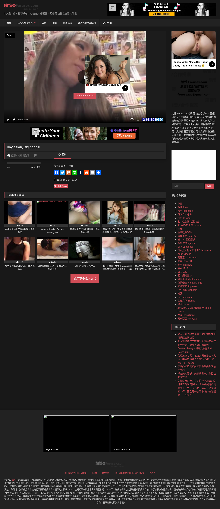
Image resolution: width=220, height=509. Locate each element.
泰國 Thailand (184, 264)
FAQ (94, 473)
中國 (179, 203)
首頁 (9, 23)
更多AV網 (107, 23)
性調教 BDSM (184, 232)
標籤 (55, 23)
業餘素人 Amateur (187, 257)
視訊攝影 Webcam (187, 290)
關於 (63, 154)
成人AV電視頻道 (25, 23)
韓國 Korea (183, 304)
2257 (152, 473)
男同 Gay (182, 272)
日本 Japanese (185, 247)
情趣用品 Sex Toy (186, 236)
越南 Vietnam (184, 297)
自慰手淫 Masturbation (189, 279)
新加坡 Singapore (186, 243)
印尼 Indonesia (185, 211)
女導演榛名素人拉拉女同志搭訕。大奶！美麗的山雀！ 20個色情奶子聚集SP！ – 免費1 (196, 359)
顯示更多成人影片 (84, 278)
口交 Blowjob (184, 214)
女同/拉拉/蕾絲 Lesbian (189, 225)
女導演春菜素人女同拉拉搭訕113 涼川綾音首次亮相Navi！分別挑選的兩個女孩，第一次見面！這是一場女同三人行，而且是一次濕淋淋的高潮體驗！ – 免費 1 (196, 388)
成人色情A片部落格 (87, 23)
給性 (14, 480)
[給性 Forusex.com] (21, 7)
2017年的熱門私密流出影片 (129, 473)
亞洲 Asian (62, 186)
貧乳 (179, 293)
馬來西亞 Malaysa (187, 318)
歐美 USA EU (184, 261)
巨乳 (179, 229)
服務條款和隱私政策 (76, 473)
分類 (44, 23)
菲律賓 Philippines (187, 286)
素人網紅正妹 (184, 275)
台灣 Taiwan (184, 218)
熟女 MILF (182, 268)
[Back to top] (210, 500)
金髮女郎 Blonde (186, 300)
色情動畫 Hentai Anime (189, 282)
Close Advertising (85, 95)
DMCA (105, 473)
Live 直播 (67, 23)
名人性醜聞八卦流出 (188, 221)
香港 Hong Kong (186, 315)
